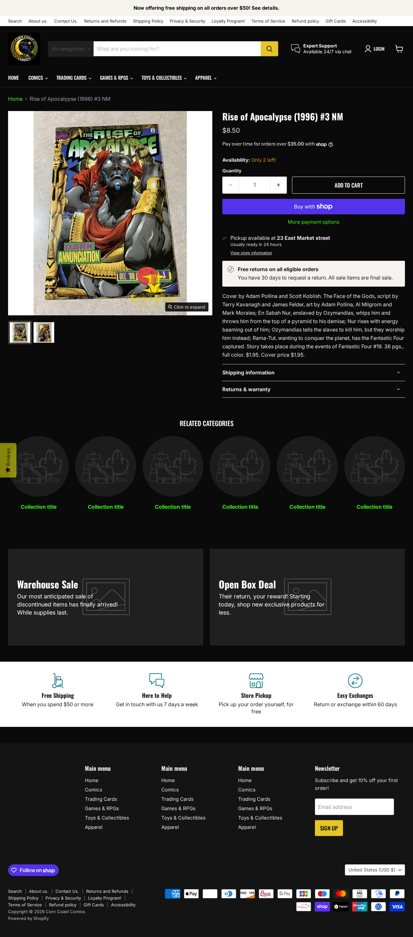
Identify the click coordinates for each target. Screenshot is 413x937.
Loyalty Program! (228, 21)
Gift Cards (336, 21)
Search (15, 21)
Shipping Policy (148, 21)
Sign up (329, 828)
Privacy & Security (187, 21)
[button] (376, 49)
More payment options (313, 222)
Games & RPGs (114, 77)
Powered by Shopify (28, 918)
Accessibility (364, 21)
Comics (36, 77)
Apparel (204, 77)
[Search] (269, 48)
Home (13, 77)
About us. (38, 21)
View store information (251, 253)
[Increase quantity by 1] (278, 185)
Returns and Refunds (105, 21)
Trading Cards (72, 77)
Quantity (231, 170)
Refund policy (305, 21)
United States (371, 869)
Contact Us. (66, 21)
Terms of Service (268, 21)
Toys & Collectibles (162, 77)
